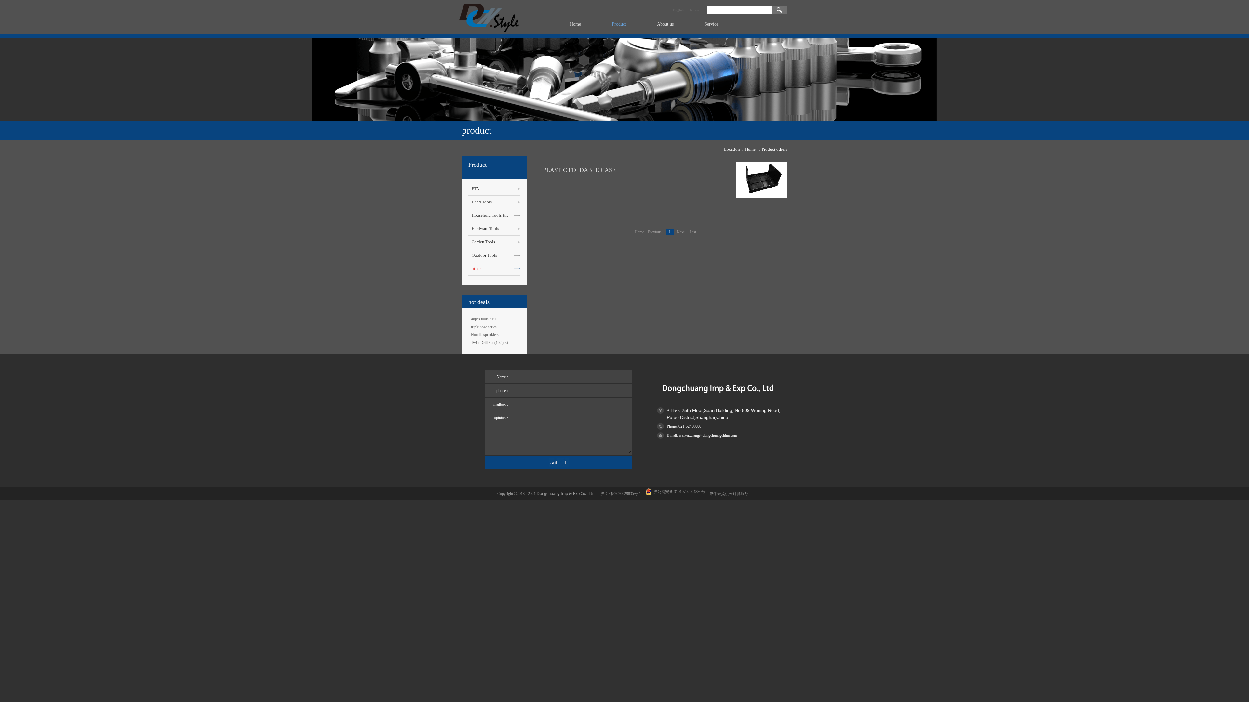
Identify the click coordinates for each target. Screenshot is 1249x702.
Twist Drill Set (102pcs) (489, 342)
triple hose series (484, 327)
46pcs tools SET (483, 319)
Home (575, 24)
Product (768, 149)
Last (693, 232)
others (781, 149)
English (678, 10)
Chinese (693, 10)
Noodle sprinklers (485, 334)
